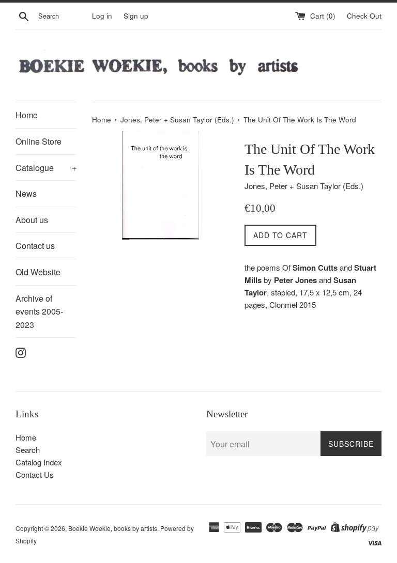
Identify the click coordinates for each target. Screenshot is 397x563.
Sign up (136, 16)
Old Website (38, 272)
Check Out (364, 16)
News (26, 193)
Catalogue (46, 168)
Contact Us (35, 474)
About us (32, 220)
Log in (102, 16)
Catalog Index (39, 462)
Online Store (39, 141)
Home (27, 115)
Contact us (35, 246)
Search (28, 449)
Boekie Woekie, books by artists (112, 528)
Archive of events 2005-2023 (39, 311)
